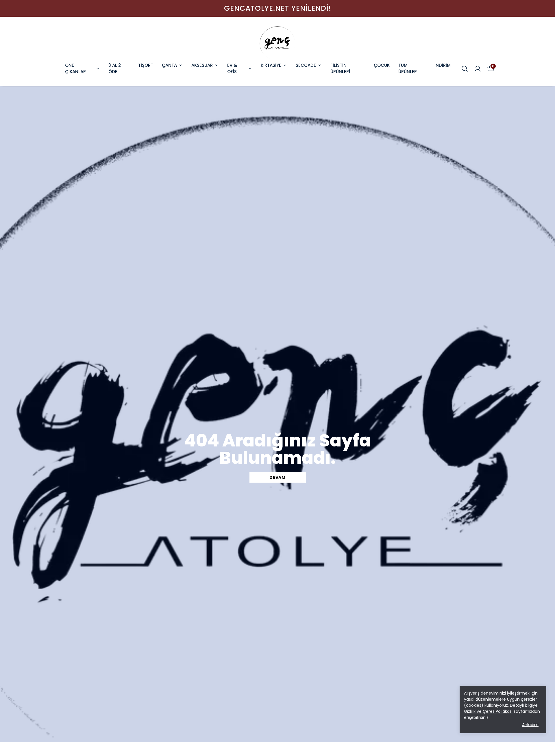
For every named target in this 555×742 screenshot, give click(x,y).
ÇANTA (169, 65)
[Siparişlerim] (477, 68)
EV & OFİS (232, 68)
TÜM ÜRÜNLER (407, 68)
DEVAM (277, 477)
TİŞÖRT (145, 65)
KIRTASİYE (271, 65)
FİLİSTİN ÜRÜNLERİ (340, 68)
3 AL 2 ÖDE (114, 68)
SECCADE (306, 65)
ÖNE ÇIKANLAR (75, 68)
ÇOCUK (382, 65)
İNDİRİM (442, 65)
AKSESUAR (202, 65)
